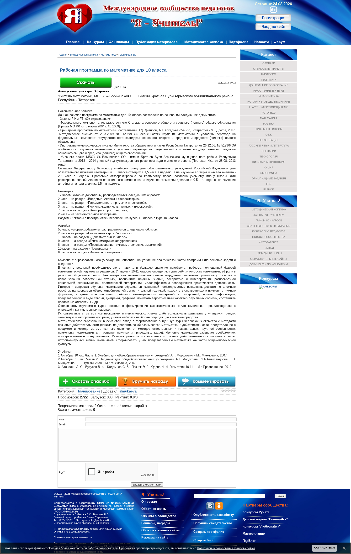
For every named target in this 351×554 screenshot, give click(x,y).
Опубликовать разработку (213, 515)
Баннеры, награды (155, 523)
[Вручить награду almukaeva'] (147, 381)
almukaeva (128, 391)
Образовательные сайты (160, 530)
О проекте (149, 501)
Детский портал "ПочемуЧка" (265, 519)
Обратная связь (153, 509)
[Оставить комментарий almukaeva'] (206, 381)
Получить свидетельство (212, 523)
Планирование (127, 54)
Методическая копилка (203, 42)
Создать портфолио (208, 531)
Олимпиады (119, 42)
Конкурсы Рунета (256, 512)
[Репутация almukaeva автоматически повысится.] (87, 381)
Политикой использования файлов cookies (226, 548)
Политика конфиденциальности (73, 537)
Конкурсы (95, 42)
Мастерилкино (254, 533)
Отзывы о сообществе (158, 516)
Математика (108, 54)
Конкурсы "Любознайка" (262, 526)
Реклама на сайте (154, 537)
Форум (279, 42)
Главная (73, 42)
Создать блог (203, 540)
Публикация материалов (157, 42)
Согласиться (324, 547)
